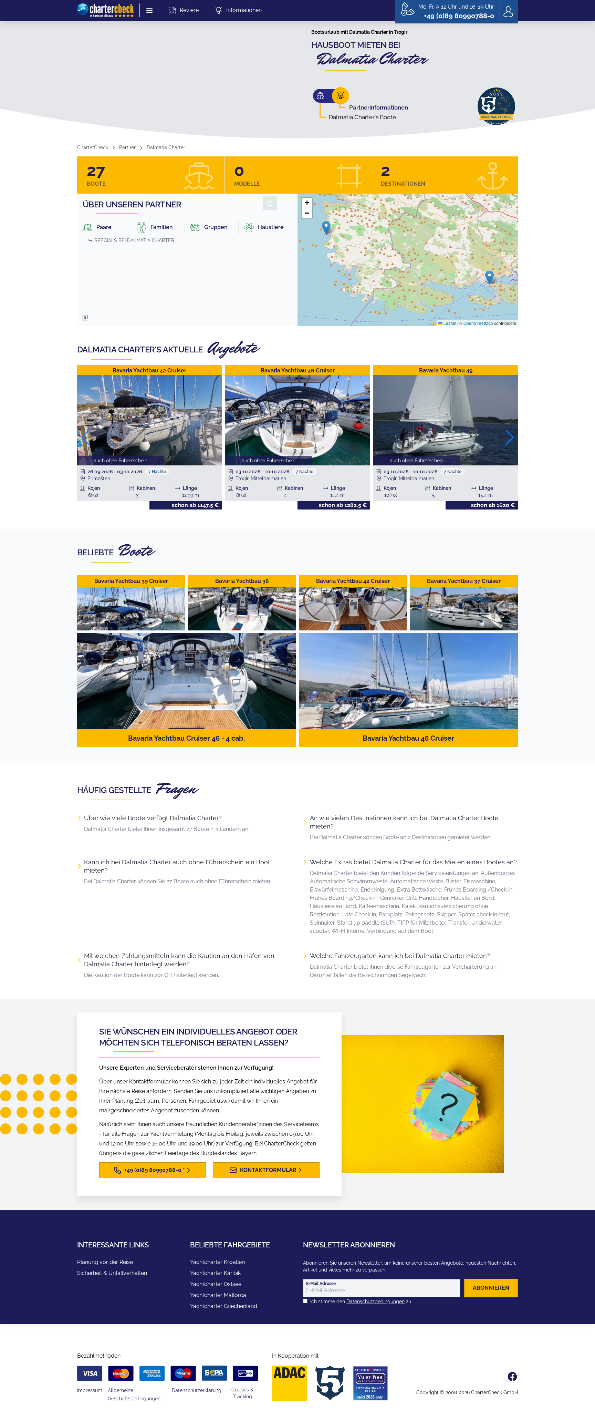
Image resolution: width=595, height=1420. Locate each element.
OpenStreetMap (478, 323)
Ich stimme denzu (360, 1301)
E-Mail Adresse (321, 1283)
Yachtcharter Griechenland (223, 1306)
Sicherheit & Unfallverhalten (112, 1273)
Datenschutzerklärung (196, 1390)
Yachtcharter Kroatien (217, 1262)
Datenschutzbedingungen (375, 1301)
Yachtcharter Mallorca (218, 1295)
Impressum (89, 1390)
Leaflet (449, 323)
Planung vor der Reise (105, 1262)
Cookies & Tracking (242, 1393)
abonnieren (491, 1288)
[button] (326, 228)
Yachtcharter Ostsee (215, 1284)
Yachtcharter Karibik (215, 1273)
